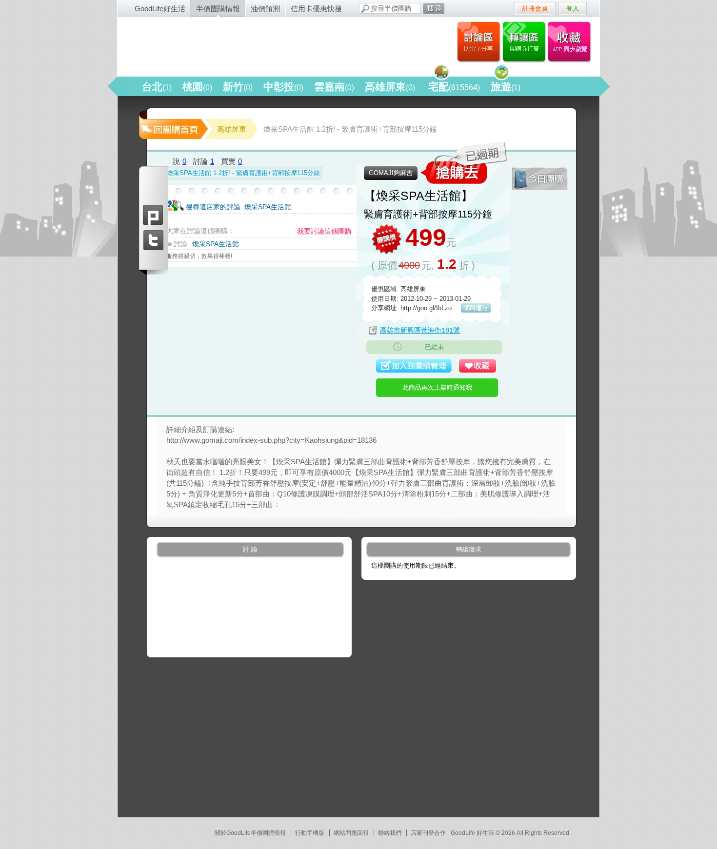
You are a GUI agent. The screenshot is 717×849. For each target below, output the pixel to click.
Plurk (153, 215)
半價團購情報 (218, 8)
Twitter (153, 240)
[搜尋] (433, 8)
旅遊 (505, 86)
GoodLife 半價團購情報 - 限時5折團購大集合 (222, 45)
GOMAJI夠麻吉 (391, 173)
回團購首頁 (172, 124)
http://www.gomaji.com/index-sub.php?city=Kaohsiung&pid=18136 (271, 440)
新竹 (238, 86)
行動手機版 (309, 832)
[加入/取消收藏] (480, 366)
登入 (572, 8)
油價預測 (265, 8)
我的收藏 (571, 41)
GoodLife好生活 (160, 8)
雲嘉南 (334, 86)
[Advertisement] (273, 735)
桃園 (197, 86)
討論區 (479, 41)
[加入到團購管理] (415, 366)
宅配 (454, 86)
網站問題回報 (351, 832)
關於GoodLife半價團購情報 (250, 832)
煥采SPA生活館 (215, 244)
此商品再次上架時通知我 (437, 387)
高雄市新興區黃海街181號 (420, 330)
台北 (157, 86)
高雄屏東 (390, 86)
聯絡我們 (389, 832)
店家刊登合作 (428, 832)
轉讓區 (525, 41)
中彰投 (283, 86)
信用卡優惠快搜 (316, 8)
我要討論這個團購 (324, 231)
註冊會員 (535, 8)
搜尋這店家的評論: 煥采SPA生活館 (238, 207)
